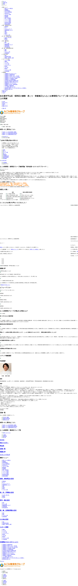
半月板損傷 (7, 71)
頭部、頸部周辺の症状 (7, 478)
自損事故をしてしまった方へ (10, 83)
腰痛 (5, 42)
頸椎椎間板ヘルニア (9, 30)
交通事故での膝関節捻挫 (10, 74)
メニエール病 (7, 34)
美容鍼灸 (6, 16)
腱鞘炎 (6, 38)
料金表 (3, 103)
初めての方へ (5, 90)
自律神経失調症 (8, 56)
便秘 (5, 55)
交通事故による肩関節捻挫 (10, 79)
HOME (3, 101)
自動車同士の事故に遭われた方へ (9, 551)
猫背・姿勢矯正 (8, 18)
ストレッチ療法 (8, 19)
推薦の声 (4, 91)
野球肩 (6, 68)
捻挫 (5, 49)
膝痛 (5, 50)
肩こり (6, 27)
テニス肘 (6, 62)
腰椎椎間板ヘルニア (9, 44)
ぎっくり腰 (7, 43)
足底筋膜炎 (7, 53)
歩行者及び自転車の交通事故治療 (11, 80)
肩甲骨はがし (7, 13)
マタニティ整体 (8, 14)
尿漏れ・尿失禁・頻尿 (9, 57)
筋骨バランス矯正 (10, 251)
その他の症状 (4, 519)
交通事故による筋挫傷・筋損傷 (11, 78)
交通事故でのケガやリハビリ (10, 73)
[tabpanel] (39, 231)
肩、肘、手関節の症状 (7, 492)
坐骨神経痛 (7, 45)
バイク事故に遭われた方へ (10, 86)
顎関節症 (6, 26)
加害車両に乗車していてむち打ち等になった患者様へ (15, 88)
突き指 (6, 39)
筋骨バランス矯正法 (9, 8)
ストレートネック (8, 28)
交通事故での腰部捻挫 (9, 85)
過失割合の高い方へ (9, 89)
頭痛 (5, 31)
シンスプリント (8, 65)
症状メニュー (5, 106)
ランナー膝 (7, 63)
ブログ (3, 92)
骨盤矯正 (6, 9)
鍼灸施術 (6, 15)
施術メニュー (5, 105)
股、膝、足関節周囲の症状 (8, 510)
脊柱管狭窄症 (7, 47)
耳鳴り (6, 32)
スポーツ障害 (7, 60)
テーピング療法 (8, 21)
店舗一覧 (4, 108)
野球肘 (6, 66)
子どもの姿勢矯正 (8, 12)
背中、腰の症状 (5, 500)
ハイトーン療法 (8, 20)
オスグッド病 (7, 51)
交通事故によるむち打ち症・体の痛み (12, 77)
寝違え (6, 33)
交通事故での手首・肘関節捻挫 (11, 84)
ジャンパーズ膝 (8, 69)
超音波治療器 (7, 24)
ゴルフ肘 (6, 67)
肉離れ (6, 61)
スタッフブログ (5, 454)
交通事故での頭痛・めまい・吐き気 (12, 75)
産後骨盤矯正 (7, 10)
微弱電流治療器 (8, 22)
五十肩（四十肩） (8, 37)
